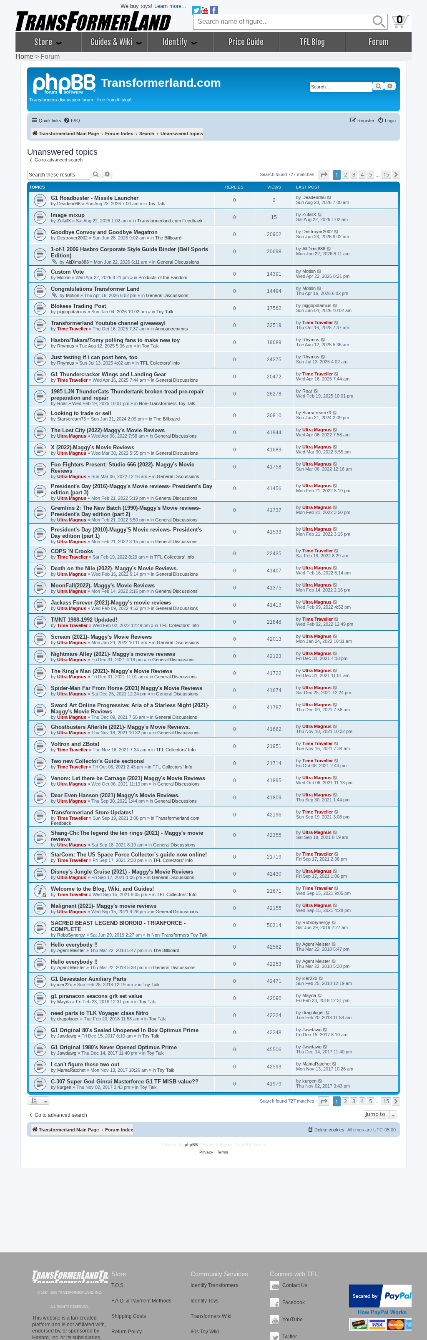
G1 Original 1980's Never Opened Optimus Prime (114, 1047)
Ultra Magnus (71, 435)
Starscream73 (71, 418)
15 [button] (386, 174)
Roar (62, 403)
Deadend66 (68, 203)
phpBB (191, 1144)
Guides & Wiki (112, 42)
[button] (323, 174)
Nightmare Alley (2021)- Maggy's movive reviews (113, 654)
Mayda (64, 1001)
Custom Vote (67, 272)
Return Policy (126, 1332)
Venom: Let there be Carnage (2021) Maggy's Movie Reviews (128, 778)
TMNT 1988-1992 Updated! (84, 620)
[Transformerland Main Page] (65, 82)
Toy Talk (156, 203)
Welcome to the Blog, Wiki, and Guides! (102, 889)
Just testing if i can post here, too (94, 357)
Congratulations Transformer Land (95, 289)
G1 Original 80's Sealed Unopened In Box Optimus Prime (124, 1030)
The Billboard (168, 237)
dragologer (68, 1018)
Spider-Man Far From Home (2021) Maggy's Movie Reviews (126, 688)
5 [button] (370, 174)
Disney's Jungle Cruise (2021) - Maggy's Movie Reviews (122, 872)
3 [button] (353, 174)
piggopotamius (71, 311)
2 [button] (345, 174)
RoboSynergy (71, 934)
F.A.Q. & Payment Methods (141, 1301)
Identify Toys (205, 1301)
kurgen (64, 1087)
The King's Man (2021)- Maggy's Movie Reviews (111, 671)
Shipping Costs (128, 1316)
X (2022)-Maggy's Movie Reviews (92, 447)
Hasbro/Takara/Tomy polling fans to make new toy (115, 340)
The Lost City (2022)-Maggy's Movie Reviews (108, 430)
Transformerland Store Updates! (92, 812)
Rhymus (65, 345)
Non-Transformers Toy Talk (167, 403)
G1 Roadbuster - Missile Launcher (94, 198)
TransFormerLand (70, 1276)
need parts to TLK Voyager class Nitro (99, 1013)
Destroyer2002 (72, 237)
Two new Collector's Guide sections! (98, 761)
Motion (63, 277)
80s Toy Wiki (205, 1332)
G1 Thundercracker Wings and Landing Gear (108, 374)
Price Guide (246, 42)
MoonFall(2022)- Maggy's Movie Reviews (103, 585)
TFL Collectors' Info (160, 362)
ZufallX (64, 220)
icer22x (64, 984)
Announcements (171, 328)
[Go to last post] (329, 197)
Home (24, 56)
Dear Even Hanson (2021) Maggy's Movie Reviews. (115, 795)
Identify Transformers (214, 1285)
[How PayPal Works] (382, 1296)
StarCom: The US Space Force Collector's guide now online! (129, 854)
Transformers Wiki (211, 1316)
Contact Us (294, 1285)
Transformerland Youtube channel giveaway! (108, 323)
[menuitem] (71, 121)
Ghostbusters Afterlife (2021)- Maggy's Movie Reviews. (120, 727)
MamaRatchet (71, 1070)
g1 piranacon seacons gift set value (96, 996)
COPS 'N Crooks (72, 551)
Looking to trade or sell (81, 413)
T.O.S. (118, 1285)
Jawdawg (66, 1035)
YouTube (292, 1319)
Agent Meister (71, 950)
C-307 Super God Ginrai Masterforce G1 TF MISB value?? (124, 1081)
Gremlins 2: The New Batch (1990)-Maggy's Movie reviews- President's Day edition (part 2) (126, 511)
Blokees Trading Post (78, 306)
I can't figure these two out (85, 1064)
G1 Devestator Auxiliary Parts (88, 979)
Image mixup (68, 215)
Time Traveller (72, 328)
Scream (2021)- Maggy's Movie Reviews (101, 637)
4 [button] (362, 174)
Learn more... (170, 6)
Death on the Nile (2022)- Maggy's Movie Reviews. (114, 568)
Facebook (293, 1302)
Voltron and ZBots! (75, 744)
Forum (379, 42)
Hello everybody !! (74, 945)
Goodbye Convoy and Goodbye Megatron (104, 232)
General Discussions (178, 261)
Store (44, 42)
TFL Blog (312, 42)
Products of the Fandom (162, 277)
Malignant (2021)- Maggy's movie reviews (103, 906)
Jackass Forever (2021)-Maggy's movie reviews (111, 602)
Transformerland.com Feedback (170, 220)
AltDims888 (77, 261)
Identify (176, 42)
